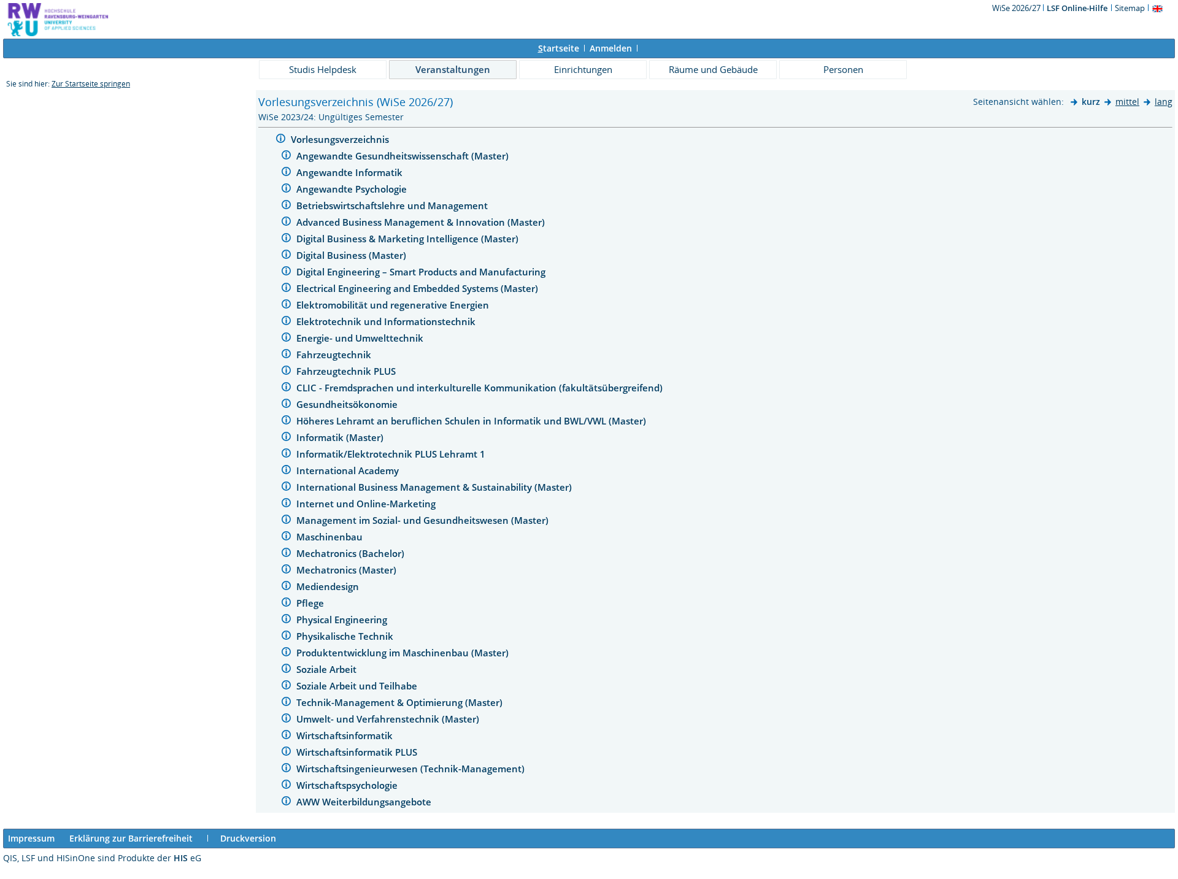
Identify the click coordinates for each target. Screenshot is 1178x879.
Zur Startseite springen (91, 83)
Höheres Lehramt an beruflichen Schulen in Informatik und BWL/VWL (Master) (472, 421)
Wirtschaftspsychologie (348, 785)
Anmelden (611, 48)
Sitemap (1130, 7)
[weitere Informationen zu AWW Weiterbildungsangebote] (286, 802)
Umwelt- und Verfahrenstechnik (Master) (389, 719)
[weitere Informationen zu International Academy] (286, 471)
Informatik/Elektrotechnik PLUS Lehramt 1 (392, 454)
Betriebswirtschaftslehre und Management (393, 205)
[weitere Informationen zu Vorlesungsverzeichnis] (280, 140)
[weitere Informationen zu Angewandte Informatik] (286, 173)
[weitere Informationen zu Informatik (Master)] (286, 438)
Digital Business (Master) (352, 255)
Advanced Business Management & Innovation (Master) (421, 222)
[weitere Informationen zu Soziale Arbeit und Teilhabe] (286, 687)
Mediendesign (328, 586)
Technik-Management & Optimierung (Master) (400, 702)
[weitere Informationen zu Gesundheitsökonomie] (286, 405)
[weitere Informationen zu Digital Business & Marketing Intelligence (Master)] (286, 239)
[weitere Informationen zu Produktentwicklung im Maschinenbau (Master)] (286, 653)
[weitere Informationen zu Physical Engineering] (286, 620)
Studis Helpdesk (322, 69)
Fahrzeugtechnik (335, 354)
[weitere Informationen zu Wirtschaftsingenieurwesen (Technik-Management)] (286, 769)
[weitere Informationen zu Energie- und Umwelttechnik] (286, 339)
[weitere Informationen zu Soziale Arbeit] (286, 670)
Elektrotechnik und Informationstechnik (387, 321)
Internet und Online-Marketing (367, 503)
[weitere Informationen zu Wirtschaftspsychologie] (286, 786)
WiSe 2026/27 (1017, 7)
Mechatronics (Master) (347, 570)
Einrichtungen (583, 69)
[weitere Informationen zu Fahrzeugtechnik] (286, 355)
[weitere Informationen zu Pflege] (286, 604)
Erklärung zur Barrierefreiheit (131, 838)
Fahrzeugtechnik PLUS (347, 371)
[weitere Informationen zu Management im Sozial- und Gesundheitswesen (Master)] (286, 521)
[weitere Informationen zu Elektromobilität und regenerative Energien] (286, 306)
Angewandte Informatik (350, 172)
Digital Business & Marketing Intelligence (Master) (408, 238)
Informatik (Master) (341, 437)
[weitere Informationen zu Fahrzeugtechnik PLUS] (286, 372)
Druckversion (248, 838)
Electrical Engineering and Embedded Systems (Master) (418, 288)
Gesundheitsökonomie (348, 404)
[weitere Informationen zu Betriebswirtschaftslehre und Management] (286, 206)
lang (1163, 101)
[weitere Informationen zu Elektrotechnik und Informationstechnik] (286, 322)
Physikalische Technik (346, 636)
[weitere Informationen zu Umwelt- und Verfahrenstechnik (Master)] (286, 720)
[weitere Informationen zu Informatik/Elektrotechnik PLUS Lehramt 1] (286, 455)
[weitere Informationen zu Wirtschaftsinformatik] (286, 736)
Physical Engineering (343, 619)
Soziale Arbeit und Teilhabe (358, 686)
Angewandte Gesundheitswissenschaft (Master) (403, 156)
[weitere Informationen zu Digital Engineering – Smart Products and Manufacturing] (286, 272)
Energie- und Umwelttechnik (361, 338)
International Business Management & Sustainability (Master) (435, 487)
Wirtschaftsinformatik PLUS (358, 752)
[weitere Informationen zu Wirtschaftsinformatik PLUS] (286, 753)
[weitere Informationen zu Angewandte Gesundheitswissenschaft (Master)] (286, 157)
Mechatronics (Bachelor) (351, 553)
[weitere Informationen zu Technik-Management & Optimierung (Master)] (286, 703)
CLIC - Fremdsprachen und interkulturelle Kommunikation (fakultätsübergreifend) (480, 388)
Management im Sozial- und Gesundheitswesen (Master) (423, 520)
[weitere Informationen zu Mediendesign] (286, 587)
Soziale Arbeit (327, 669)
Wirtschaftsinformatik (345, 735)
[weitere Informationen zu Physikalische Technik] (286, 637)
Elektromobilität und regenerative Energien (393, 305)
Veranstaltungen (452, 69)
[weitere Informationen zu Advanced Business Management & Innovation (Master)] (286, 223)
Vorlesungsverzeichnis (341, 139)
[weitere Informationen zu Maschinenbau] (286, 537)
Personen (843, 69)
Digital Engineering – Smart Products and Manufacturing (422, 272)
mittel (1127, 101)
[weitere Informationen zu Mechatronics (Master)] (286, 571)
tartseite (558, 48)
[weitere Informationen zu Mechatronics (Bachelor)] (286, 554)
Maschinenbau (330, 537)
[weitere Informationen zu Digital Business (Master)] (286, 256)
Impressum (31, 838)
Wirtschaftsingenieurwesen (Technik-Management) (411, 768)
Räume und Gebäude (713, 69)
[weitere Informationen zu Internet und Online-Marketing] (286, 504)
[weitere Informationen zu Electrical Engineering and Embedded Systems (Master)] (286, 289)
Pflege (311, 603)
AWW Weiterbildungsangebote (365, 802)
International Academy (348, 470)
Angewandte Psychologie (352, 189)
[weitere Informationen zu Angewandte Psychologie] (286, 190)
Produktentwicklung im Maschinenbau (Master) (403, 653)
